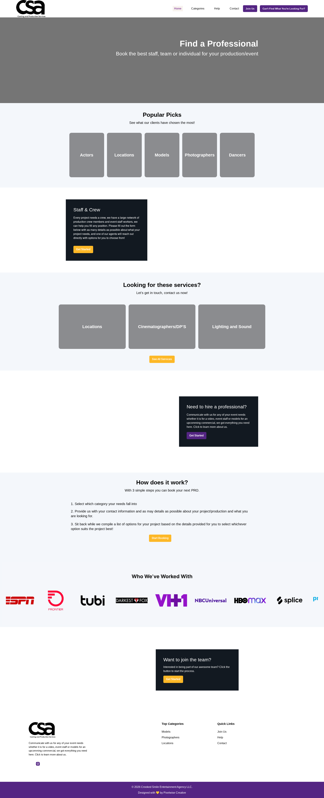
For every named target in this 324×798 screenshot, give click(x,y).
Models (162, 155)
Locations (124, 155)
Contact (234, 8)
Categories (197, 8)
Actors (86, 155)
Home (177, 8)
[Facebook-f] (31, 764)
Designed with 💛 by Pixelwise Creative (162, 792)
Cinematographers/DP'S (162, 326)
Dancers (237, 155)
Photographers (200, 155)
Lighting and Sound (231, 326)
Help (217, 8)
